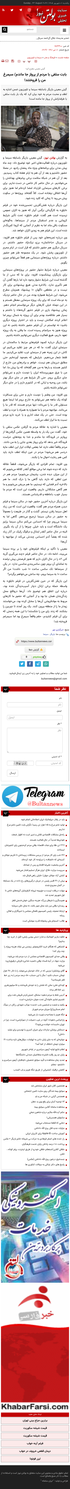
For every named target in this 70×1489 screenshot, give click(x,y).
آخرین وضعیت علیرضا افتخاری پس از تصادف (44, 865)
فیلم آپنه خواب (35, 1443)
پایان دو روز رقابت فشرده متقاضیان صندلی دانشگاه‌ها (40, 1055)
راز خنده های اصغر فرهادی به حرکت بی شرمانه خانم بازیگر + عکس (34, 1139)
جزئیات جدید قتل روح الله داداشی (49, 1128)
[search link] (4, 30)
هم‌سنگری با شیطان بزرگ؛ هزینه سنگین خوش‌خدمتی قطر (38, 900)
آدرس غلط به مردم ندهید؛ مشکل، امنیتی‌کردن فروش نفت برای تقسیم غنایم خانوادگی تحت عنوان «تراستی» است (36, 997)
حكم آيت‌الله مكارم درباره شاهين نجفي (47, 1112)
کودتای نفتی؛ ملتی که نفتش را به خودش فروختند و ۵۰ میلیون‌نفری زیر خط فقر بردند (34, 987)
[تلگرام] (35, 796)
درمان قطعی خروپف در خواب (35, 1451)
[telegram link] (38, 664)
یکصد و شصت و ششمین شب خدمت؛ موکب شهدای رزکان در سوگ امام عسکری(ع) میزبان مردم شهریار (34, 1007)
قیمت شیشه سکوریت (35, 1428)
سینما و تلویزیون (34, 57)
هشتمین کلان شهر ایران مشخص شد (48, 1086)
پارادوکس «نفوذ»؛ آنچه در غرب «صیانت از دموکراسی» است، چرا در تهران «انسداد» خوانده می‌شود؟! (34, 1022)
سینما (45, 634)
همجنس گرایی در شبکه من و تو (50, 1096)
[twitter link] (22, 664)
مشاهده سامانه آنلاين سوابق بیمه (49, 1107)
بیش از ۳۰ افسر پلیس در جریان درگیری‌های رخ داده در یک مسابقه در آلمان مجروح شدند (34, 883)
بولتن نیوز (49, 158)
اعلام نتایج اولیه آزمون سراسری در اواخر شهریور (43, 1049)
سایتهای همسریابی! (55, 1117)
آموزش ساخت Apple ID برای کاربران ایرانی (45, 1133)
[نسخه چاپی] (2, 60)
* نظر (59, 723)
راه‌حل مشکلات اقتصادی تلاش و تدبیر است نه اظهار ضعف (38, 834)
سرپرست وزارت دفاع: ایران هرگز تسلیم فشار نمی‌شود (40, 870)
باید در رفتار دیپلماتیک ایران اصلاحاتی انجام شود (43, 819)
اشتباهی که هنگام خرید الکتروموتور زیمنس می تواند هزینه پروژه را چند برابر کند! (34, 949)
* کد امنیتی (57, 756)
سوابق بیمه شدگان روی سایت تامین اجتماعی (44, 1091)
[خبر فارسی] (35, 1347)
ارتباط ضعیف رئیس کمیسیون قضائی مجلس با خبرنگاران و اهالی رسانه (36, 913)
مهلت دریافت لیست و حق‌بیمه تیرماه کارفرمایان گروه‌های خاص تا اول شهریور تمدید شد (35, 893)
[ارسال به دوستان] (6, 60)
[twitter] (12, 10)
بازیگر (52, 634)
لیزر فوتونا (35, 1459)
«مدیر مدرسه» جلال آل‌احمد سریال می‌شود (49, 38)
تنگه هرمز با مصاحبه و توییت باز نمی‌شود (46, 1014)
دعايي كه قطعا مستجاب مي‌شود (50, 1123)
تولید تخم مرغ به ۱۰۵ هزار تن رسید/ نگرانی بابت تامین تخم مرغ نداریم (36, 827)
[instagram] (29, 10)
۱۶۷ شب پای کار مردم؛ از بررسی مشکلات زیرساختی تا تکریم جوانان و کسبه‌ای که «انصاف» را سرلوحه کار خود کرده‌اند (33, 857)
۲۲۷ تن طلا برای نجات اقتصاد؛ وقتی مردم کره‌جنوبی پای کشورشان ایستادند (35, 848)
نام (60, 698)
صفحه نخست (63, 57)
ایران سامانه (47, 1481)
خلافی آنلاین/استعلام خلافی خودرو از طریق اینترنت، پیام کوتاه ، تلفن (36, 1152)
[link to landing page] (50, 15)
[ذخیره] (12, 61)
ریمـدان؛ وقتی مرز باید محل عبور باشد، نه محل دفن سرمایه (38, 906)
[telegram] (20, 10)
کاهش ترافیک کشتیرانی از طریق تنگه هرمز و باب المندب (39, 1070)
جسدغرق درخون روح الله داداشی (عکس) (46, 1159)
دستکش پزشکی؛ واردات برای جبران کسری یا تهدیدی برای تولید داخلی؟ (36, 1032)
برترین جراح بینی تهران (35, 1420)
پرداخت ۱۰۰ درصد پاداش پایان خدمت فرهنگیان (43, 1144)
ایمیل (59, 711)
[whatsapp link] (46, 664)
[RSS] (3, 10)
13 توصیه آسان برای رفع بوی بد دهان (48, 1101)
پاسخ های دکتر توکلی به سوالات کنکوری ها (45, 1164)
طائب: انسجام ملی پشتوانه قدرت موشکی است (44, 921)
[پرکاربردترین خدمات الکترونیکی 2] (35, 1226)
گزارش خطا (34, 650)
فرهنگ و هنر (49, 57)
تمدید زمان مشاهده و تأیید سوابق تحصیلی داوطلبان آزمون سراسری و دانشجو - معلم (33, 1062)
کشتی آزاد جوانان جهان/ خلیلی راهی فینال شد (44, 875)
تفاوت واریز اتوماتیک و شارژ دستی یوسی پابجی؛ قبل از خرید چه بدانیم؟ (36, 939)
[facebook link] (30, 664)
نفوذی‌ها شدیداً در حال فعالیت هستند (47, 840)
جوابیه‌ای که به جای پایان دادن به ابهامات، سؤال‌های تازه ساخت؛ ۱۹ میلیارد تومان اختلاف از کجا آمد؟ (34, 1042)
